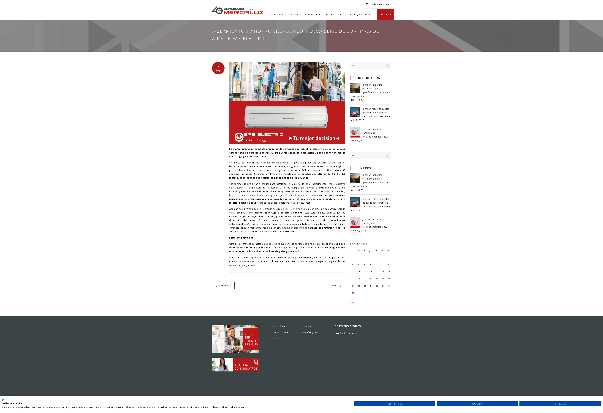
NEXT (335, 285)
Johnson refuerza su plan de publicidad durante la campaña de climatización (376, 112)
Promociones (313, 14)
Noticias (294, 14)
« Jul (352, 302)
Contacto (385, 14)
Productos (332, 14)
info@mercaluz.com (380, 4)
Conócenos (277, 14)
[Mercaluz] (238, 10)
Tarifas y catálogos (359, 14)
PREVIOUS (225, 285)
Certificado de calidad (346, 333)
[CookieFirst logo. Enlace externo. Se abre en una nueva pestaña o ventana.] (3, 400)
